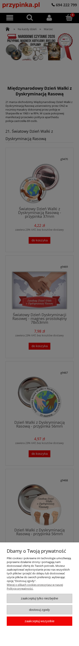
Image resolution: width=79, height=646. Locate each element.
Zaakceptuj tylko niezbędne (39, 598)
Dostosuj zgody (39, 609)
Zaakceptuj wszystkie (39, 621)
